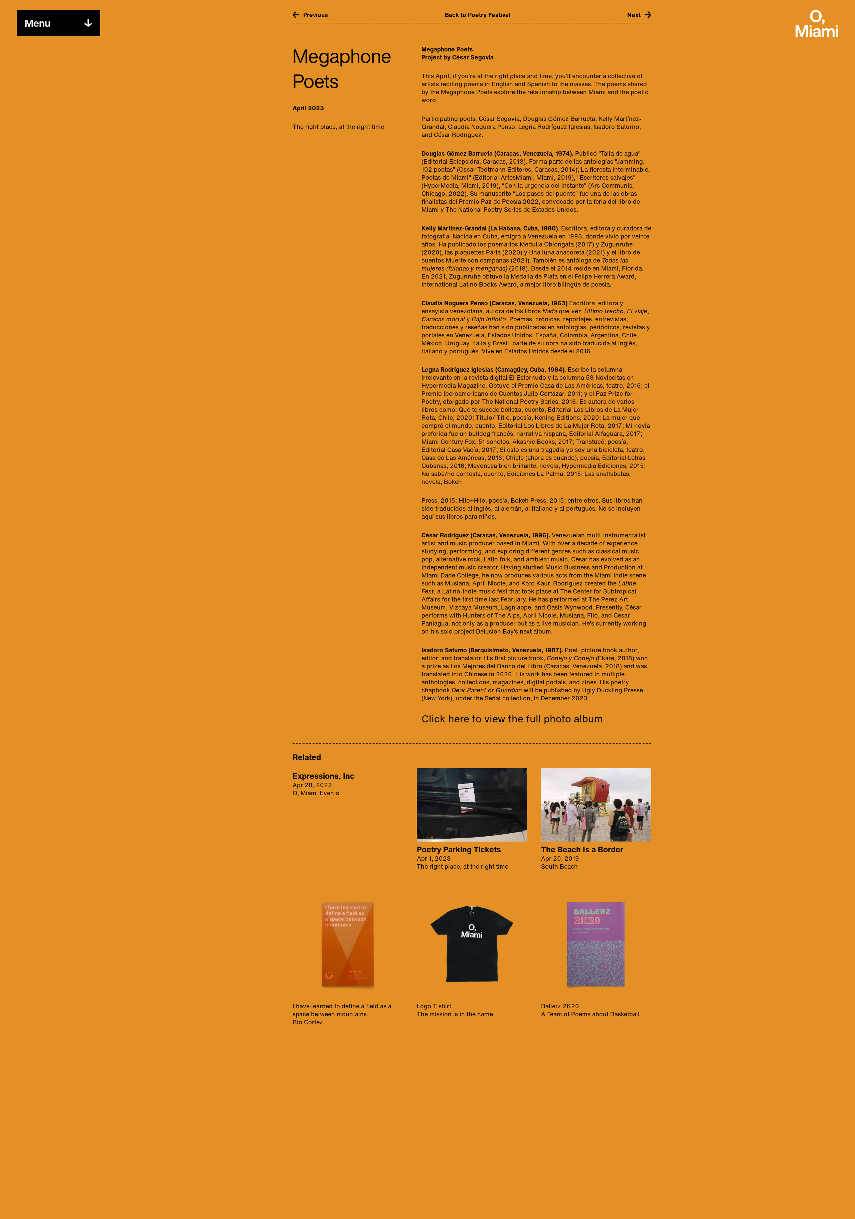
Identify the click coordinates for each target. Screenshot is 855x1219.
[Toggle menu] (88, 23)
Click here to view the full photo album (512, 718)
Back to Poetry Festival (477, 15)
